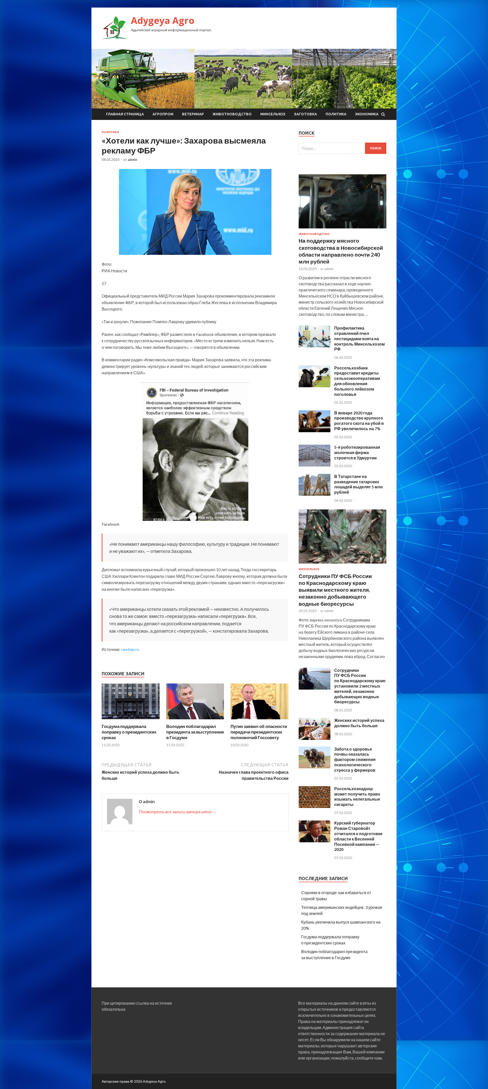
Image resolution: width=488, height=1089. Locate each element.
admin (132, 160)
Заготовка (305, 114)
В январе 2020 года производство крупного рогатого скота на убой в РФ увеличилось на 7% (359, 420)
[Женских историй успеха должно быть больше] (314, 738)
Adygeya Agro (162, 20)
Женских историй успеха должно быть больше (359, 723)
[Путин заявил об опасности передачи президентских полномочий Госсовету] (259, 720)
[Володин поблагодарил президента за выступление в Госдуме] (195, 720)
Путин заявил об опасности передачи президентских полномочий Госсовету (259, 732)
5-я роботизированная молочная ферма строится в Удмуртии (357, 452)
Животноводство (232, 114)
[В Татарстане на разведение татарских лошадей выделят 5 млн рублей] (314, 494)
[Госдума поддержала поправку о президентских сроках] (131, 720)
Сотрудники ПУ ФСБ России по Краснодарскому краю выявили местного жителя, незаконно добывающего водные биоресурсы (335, 590)
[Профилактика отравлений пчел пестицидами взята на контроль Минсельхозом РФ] (314, 345)
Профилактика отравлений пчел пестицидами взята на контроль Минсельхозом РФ (359, 338)
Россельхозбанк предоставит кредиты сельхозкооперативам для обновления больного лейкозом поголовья (357, 381)
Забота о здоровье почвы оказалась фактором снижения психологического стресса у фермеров (354, 759)
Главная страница (125, 114)
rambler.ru (130, 649)
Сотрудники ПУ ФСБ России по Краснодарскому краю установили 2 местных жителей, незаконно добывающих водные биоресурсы (360, 686)
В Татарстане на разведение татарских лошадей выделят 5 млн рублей (358, 484)
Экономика (366, 114)
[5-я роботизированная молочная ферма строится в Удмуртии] (314, 464)
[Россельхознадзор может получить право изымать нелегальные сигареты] (314, 806)
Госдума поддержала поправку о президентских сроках (129, 732)
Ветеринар (193, 114)
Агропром (162, 114)
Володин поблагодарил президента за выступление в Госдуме (195, 732)
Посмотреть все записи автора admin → (178, 811)
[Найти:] (342, 148)
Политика (336, 114)
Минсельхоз (272, 114)
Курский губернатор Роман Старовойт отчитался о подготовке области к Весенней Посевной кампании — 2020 (358, 836)
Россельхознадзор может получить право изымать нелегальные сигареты (357, 796)
